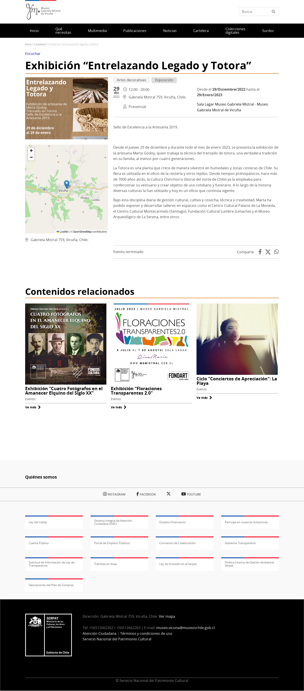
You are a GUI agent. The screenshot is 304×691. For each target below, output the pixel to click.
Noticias (170, 30)
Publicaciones (134, 30)
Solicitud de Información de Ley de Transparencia (51, 563)
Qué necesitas (63, 30)
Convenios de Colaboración (177, 543)
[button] (66, 184)
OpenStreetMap (82, 231)
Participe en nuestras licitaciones (246, 522)
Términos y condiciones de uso (146, 633)
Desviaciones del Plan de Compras (51, 585)
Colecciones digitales (235, 30)
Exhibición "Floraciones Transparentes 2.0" (136, 390)
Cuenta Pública (39, 543)
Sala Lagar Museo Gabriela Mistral (225, 104)
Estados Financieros (172, 522)
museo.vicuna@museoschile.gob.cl (185, 627)
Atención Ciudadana (99, 633)
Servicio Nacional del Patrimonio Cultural (117, 639)
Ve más (33, 407)
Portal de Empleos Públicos (112, 543)
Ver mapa (167, 616)
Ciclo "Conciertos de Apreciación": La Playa (237, 381)
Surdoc (268, 30)
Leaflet (63, 231)
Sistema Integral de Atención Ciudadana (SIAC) (113, 522)
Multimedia (97, 30)
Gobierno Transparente (240, 543)
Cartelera (201, 30)
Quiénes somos (41, 477)
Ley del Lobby (38, 522)
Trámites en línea (105, 564)
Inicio (34, 30)
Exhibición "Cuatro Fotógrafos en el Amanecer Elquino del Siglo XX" (64, 390)
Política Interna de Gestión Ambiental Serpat (249, 563)
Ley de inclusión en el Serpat (178, 564)
